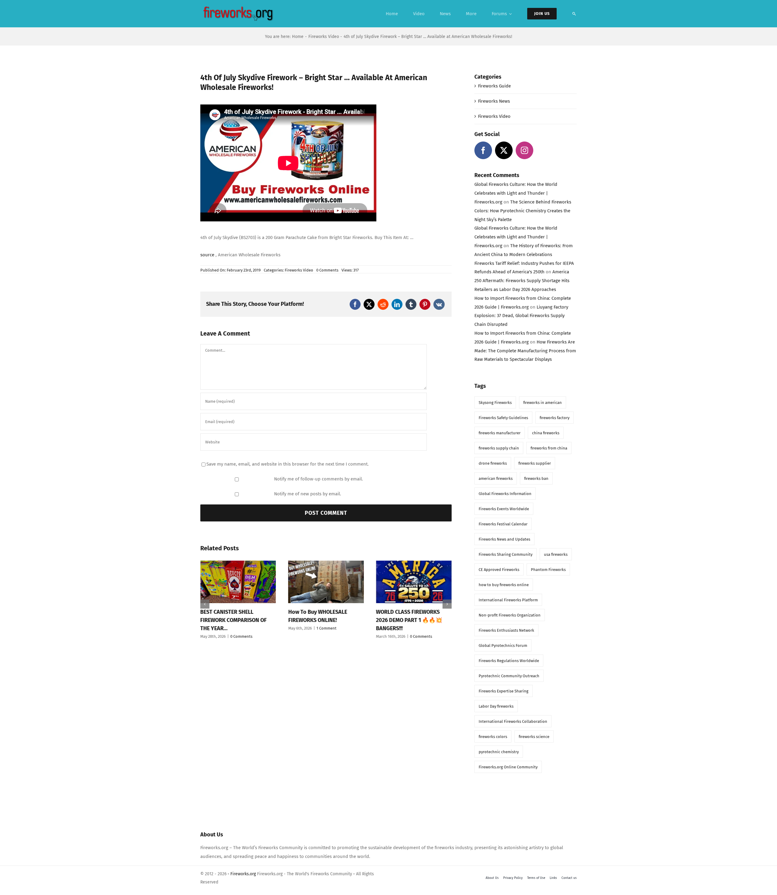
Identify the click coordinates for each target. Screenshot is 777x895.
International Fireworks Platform (508, 600)
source (207, 255)
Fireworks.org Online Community (508, 767)
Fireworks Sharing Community (505, 554)
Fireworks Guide (494, 86)
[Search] (574, 13)
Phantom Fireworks (548, 569)
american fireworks (496, 478)
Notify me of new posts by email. (307, 494)
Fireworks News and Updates (504, 539)
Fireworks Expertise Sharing (503, 691)
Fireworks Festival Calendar (503, 524)
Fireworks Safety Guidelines (503, 417)
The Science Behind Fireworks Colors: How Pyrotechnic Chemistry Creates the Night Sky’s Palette (522, 210)
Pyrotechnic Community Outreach (509, 676)
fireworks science (534, 736)
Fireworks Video (299, 270)
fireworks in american (542, 402)
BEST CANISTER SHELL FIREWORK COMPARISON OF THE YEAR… (233, 620)
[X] (369, 304)
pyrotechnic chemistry (499, 752)
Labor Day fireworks (496, 706)
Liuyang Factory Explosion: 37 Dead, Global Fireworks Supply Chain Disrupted (521, 315)
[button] (204, 604)
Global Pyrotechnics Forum (503, 645)
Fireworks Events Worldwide (504, 509)
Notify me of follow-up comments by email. (318, 479)
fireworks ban (536, 478)
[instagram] (524, 150)
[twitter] (504, 150)
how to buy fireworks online (504, 584)
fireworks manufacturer (500, 433)
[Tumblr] (411, 304)
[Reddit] (383, 304)
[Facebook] (355, 304)
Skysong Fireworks (495, 402)
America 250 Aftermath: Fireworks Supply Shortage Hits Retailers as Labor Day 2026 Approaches (521, 280)
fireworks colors (493, 736)
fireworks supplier (534, 463)
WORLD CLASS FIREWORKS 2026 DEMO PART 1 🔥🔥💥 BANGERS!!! (409, 620)
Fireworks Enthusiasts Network (506, 630)
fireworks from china (549, 448)
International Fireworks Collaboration (513, 721)
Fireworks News (494, 101)
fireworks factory (554, 417)
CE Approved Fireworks (499, 569)
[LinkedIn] (397, 304)
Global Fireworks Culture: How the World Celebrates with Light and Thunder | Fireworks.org (515, 193)
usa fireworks (556, 554)
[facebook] (483, 150)
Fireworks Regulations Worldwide (509, 660)
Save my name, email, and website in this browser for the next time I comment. (287, 464)
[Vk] (439, 304)
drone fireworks (493, 463)
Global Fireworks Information (505, 493)
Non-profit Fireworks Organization (510, 615)
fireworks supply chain (499, 448)
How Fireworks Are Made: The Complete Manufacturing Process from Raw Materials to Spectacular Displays (525, 350)
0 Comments (327, 270)
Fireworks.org (243, 873)
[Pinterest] (425, 304)
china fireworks (545, 433)
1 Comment (326, 628)
